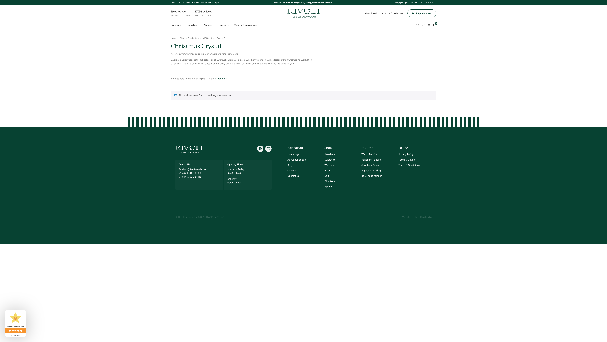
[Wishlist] (423, 25)
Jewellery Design (370, 165)
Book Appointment (421, 13)
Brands (223, 25)
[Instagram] (268, 149)
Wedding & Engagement (246, 25)
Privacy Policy (406, 154)
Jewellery (193, 25)
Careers (291, 170)
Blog (289, 165)
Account (328, 186)
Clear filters (221, 78)
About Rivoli (370, 13)
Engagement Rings (371, 170)
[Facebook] (260, 149)
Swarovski (176, 25)
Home (174, 38)
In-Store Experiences (392, 13)
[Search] (417, 25)
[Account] (429, 25)
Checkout (329, 181)
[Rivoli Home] (303, 13)
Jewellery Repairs (371, 159)
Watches (208, 25)
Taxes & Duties (406, 159)
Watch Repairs (369, 154)
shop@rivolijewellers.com (406, 2)
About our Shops (296, 159)
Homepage (293, 154)
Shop (182, 38)
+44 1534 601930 (428, 2)
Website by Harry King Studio (417, 217)
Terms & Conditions (409, 165)
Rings (327, 170)
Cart (326, 175)
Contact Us (293, 175)
